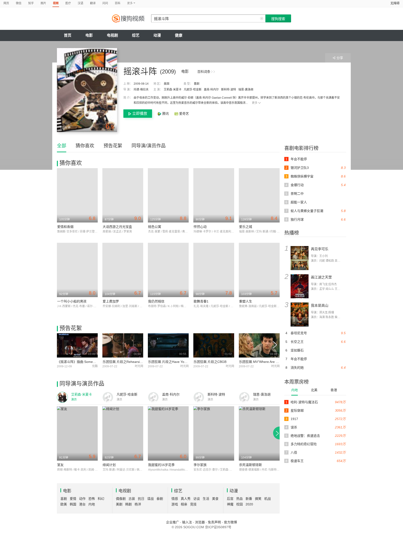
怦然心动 (200, 227)
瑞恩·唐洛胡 (245, 89)
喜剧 (196, 83)
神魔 (230, 504)
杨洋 (138, 504)
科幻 (101, 498)
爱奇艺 (183, 113)
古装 (132, 498)
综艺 (135, 35)
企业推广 (172, 522)
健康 (178, 35)
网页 (6, 3)
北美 (314, 390)
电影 (89, 35)
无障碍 (395, 3)
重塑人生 (245, 301)
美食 (215, 498)
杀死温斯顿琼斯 (250, 465)
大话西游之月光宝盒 (117, 227)
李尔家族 (200, 465)
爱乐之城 (245, 227)
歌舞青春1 (201, 301)
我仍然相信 (156, 301)
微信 (18, 3)
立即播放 (139, 113)
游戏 (174, 504)
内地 (294, 390)
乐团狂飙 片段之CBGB (210, 362)
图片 (43, 3)
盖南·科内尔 (211, 89)
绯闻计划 (109, 465)
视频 (56, 3)
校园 (239, 504)
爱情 (73, 498)
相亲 (184, 504)
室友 (60, 465)
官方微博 (230, 522)
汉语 (80, 3)
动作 (82, 498)
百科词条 (203, 71)
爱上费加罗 (111, 301)
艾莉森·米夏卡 (172, 89)
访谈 (196, 498)
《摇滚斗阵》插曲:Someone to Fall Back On (89, 362)
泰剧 (159, 498)
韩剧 (128, 504)
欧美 (63, 504)
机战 (267, 498)
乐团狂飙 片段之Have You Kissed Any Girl (178, 362)
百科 (117, 3)
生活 (206, 498)
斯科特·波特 (228, 89)
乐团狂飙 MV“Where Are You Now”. (265, 362)
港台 (82, 504)
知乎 (31, 3)
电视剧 (112, 35)
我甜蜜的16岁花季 (161, 465)
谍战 (150, 498)
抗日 (141, 498)
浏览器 (200, 522)
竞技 (193, 504)
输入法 (187, 522)
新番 (249, 498)
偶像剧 (121, 498)
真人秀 (186, 498)
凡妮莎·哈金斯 (193, 89)
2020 (249, 504)
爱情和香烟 (65, 227)
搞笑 (258, 498)
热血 (239, 498)
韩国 (73, 504)
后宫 (230, 498)
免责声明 (214, 522)
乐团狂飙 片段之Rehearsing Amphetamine (134, 362)
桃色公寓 (154, 227)
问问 (105, 3)
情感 (174, 498)
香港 (333, 390)
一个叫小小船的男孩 (72, 301)
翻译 (93, 3)
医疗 (68, 3)
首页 (67, 35)
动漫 (157, 35)
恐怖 (91, 498)
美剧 (119, 504)
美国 (166, 83)
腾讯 (165, 113)
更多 (254, 102)
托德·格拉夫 (141, 89)
